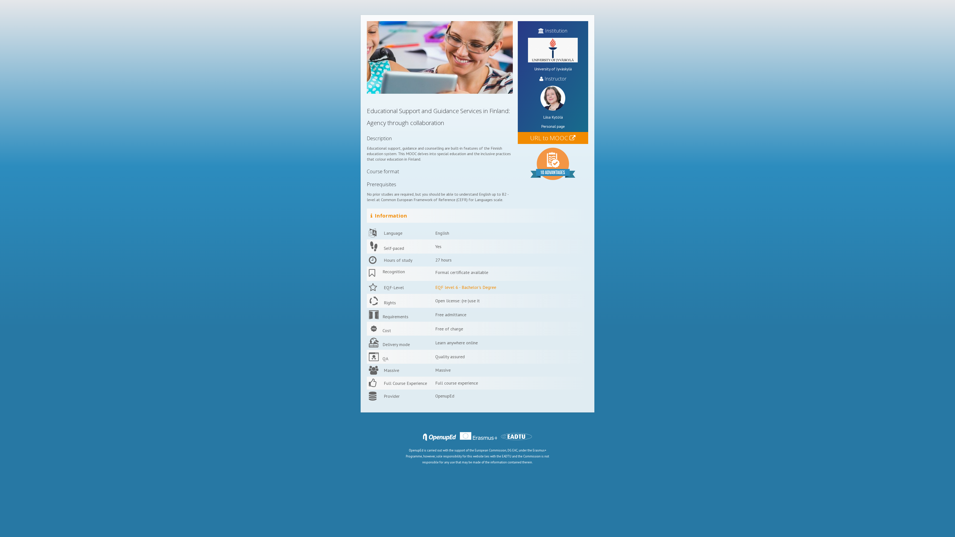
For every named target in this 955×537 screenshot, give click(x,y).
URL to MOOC (550, 138)
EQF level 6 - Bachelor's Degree (465, 287)
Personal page (553, 126)
